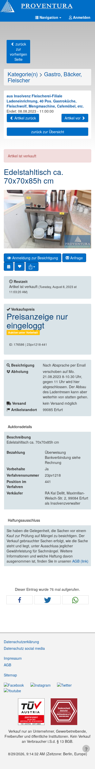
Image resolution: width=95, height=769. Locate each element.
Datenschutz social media (24, 648)
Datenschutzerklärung (21, 641)
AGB (7, 664)
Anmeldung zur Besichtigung (34, 257)
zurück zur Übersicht (47, 131)
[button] (48, 17)
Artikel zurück (24, 117)
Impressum (13, 658)
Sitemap (10, 674)
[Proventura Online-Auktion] (47, 6)
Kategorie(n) (23, 74)
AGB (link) (80, 561)
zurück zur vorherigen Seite (18, 51)
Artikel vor (73, 117)
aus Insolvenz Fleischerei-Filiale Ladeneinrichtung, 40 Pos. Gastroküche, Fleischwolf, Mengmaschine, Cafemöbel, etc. (45, 101)
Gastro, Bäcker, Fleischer (45, 77)
